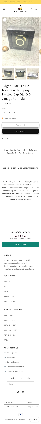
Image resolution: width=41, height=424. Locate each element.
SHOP (6, 292)
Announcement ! (10, 301)
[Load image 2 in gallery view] (20, 74)
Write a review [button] (20, 244)
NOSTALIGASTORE (21, 419)
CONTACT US (8, 315)
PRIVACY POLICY (10, 320)
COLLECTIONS (9, 296)
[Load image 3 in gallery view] (33, 74)
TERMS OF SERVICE (10, 335)
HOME (6, 287)
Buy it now (20, 131)
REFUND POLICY (10, 325)
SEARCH (7, 282)
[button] (4, 8)
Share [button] (6, 139)
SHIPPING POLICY (10, 330)
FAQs (6, 340)
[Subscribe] (31, 384)
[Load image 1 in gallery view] (8, 74)
